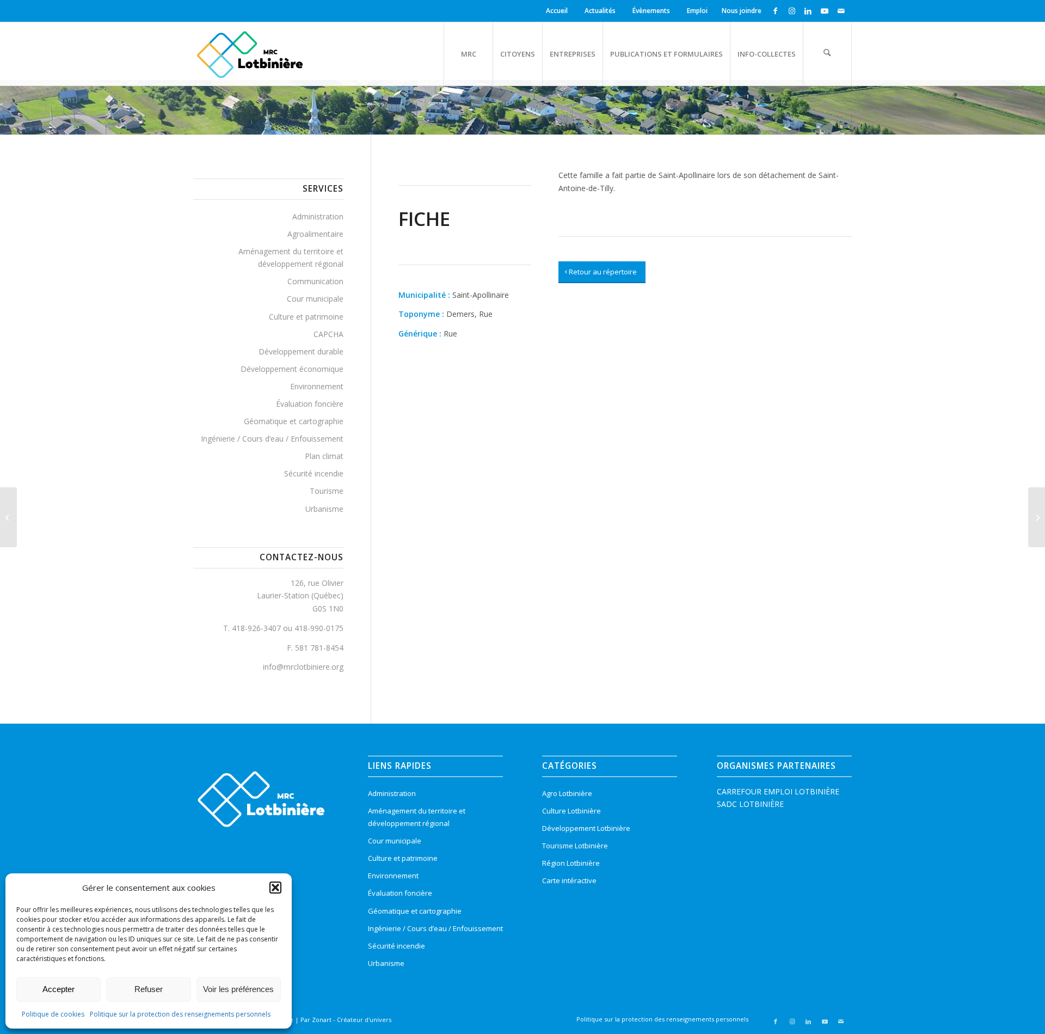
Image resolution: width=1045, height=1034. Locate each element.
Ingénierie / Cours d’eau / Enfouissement (272, 438)
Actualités (600, 10)
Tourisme (326, 491)
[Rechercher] (827, 53)
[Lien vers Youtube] (824, 11)
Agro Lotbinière (567, 793)
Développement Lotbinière (586, 828)
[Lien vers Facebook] (775, 11)
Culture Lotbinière (571, 811)
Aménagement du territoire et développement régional (290, 257)
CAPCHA (328, 334)
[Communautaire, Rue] (8, 517)
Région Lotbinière (571, 863)
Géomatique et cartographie (293, 421)
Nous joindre (741, 10)
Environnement (316, 386)
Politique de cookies (53, 1014)
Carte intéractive (569, 880)
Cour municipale (315, 298)
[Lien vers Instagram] (792, 11)
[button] (275, 887)
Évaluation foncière (309, 404)
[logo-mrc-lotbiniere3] (249, 53)
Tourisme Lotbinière (575, 846)
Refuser (148, 989)
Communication (315, 281)
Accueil (557, 10)
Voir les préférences (238, 989)
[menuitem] (558, 11)
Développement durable (301, 351)
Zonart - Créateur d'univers (351, 1019)
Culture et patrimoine (306, 316)
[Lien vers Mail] (841, 11)
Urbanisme (324, 509)
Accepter (58, 989)
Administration (317, 216)
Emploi (697, 10)
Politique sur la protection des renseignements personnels (180, 1014)
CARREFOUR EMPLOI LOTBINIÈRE (778, 791)
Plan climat (324, 456)
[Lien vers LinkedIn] (808, 11)
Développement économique (292, 369)
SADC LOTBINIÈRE (750, 804)
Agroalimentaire (315, 234)
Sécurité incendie (313, 473)
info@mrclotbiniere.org (303, 667)
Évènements (651, 10)
